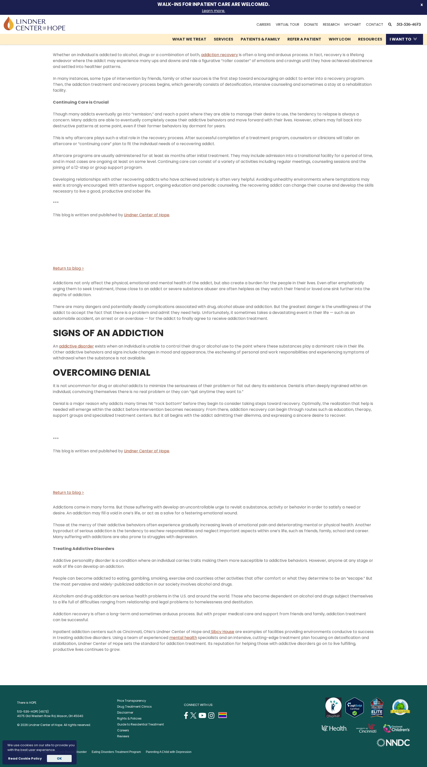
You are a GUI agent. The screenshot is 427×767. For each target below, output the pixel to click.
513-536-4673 (409, 24)
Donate (311, 24)
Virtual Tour (287, 24)
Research (331, 24)
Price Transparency (131, 701)
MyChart (353, 24)
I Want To (400, 39)
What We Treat (189, 39)
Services (223, 39)
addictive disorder (76, 346)
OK (59, 758)
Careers (263, 24)
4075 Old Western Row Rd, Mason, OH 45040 (50, 716)
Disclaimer (125, 712)
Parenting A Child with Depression (169, 752)
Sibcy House (222, 632)
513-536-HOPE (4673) (33, 711)
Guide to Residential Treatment (140, 724)
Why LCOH (340, 39)
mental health (183, 637)
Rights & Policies (129, 718)
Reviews (123, 736)
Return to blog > (68, 268)
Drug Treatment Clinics (134, 706)
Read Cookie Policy (24, 758)
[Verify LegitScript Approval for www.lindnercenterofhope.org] (354, 716)
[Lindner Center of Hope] (34, 29)
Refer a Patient (304, 39)
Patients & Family (260, 39)
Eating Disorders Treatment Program (116, 752)
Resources (370, 39)
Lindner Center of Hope (146, 215)
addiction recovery (219, 55)
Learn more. (213, 11)
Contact (374, 24)
